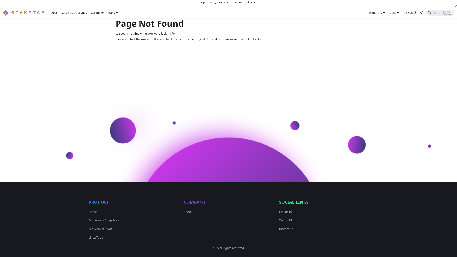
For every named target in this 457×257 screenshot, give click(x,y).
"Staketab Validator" (245, 2)
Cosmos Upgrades (74, 13)
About (188, 212)
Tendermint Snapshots (104, 220)
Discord (284, 229)
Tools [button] (111, 13)
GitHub (408, 13)
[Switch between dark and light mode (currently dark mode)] (421, 13)
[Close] (456, 6)
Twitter (284, 220)
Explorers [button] (375, 13)
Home (93, 212)
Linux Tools (96, 238)
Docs (54, 13)
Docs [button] (392, 13)
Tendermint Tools (100, 229)
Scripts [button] (96, 13)
